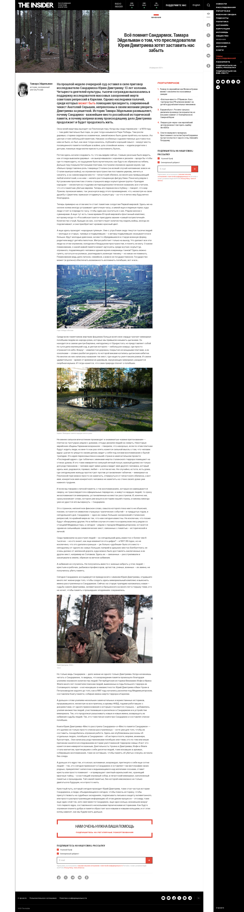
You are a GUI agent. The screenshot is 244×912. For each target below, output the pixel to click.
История (221, 47)
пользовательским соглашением (88, 866)
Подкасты (222, 18)
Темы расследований (226, 57)
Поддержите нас (176, 5)
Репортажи (223, 11)
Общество (222, 36)
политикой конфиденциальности (112, 866)
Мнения (156, 17)
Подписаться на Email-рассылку (226, 66)
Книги (220, 50)
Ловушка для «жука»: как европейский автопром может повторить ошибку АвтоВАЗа (177, 125)
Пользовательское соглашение (43, 898)
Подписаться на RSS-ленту (226, 72)
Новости (221, 4)
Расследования (226, 7)
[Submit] (149, 860)
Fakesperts (223, 62)
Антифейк (222, 25)
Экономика (223, 43)
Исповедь (222, 32)
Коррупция (223, 29)
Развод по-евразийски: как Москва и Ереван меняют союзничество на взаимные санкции (179, 91)
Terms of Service (79, 868)
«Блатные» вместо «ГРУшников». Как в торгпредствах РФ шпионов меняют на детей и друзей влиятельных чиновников (178, 102)
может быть (87, 103)
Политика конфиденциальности (73, 898)
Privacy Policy (68, 868)
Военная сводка (226, 14)
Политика (222, 22)
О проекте (22, 898)
